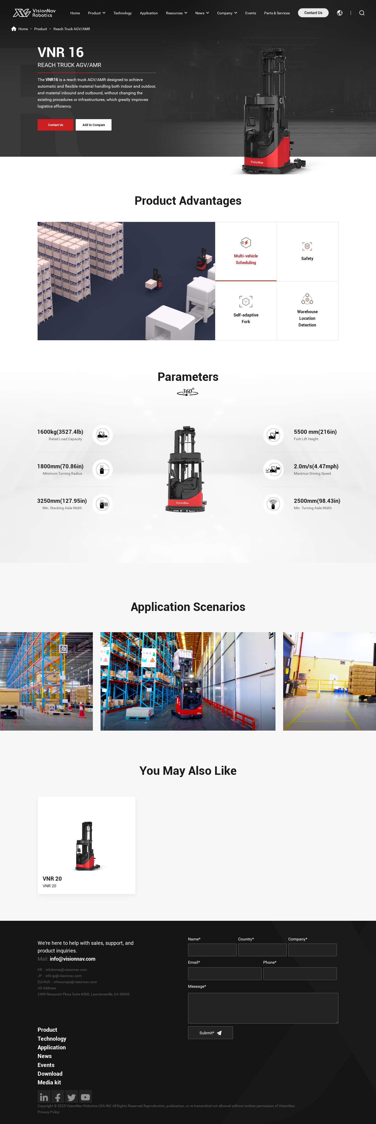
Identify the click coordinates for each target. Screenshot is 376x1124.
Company (225, 13)
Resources (174, 13)
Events (250, 13)
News (199, 13)
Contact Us (313, 13)
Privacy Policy (49, 1112)
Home (75, 13)
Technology (123, 13)
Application (149, 13)
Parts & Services (277, 13)
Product (94, 13)
